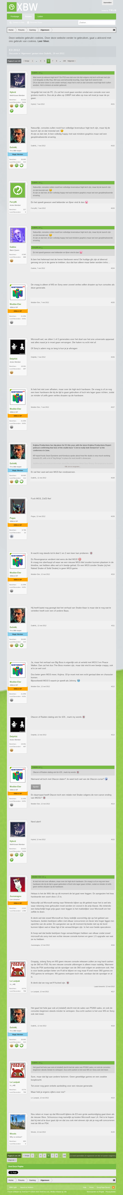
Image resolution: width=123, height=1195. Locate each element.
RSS (113, 1187)
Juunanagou (15, 896)
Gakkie (13, 247)
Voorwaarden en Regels (95, 1192)
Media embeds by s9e (59, 1192)
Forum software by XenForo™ (28, 1192)
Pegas (12, 518)
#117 (113, 991)
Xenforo (30, 1187)
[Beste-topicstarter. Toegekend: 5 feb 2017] (16, 105)
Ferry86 (13, 202)
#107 (113, 407)
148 (64, 61)
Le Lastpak (15, 981)
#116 (113, 945)
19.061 (23, 366)
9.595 (24, 254)
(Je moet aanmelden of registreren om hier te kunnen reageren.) (92, 1156)
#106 (113, 357)
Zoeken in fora (18, 22)
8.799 (24, 530)
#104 (113, 268)
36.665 (23, 159)
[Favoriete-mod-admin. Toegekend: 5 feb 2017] (21, 105)
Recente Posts (36, 22)
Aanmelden (108, 2)
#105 (113, 302)
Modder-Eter (15, 304)
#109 (113, 516)
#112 (113, 686)
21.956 (23, 316)
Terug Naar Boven (103, 1187)
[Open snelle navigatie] (114, 30)
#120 (113, 1132)
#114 (113, 804)
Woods (13, 1134)
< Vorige (26, 61)
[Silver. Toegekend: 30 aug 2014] (11, 322)
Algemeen (26, 53)
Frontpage (15, 16)
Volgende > (71, 61)
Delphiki (13, 359)
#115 (113, 839)
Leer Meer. (44, 41)
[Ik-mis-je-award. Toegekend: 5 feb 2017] (21, 165)
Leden (40, 16)
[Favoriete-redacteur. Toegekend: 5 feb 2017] (11, 111)
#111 (113, 625)
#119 (113, 1098)
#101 (113, 104)
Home (91, 1187)
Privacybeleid (110, 1192)
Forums (28, 16)
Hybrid (13, 92)
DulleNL (48, 53)
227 (24, 209)
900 (24, 1141)
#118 (113, 1026)
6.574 (24, 988)
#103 (113, 208)
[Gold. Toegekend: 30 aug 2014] (11, 105)
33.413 (23, 100)
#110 (113, 574)
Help (84, 1187)
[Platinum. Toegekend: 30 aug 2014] (11, 536)
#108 (113, 478)
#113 (113, 735)
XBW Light (13, 1187)
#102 (113, 146)
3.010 (24, 908)
